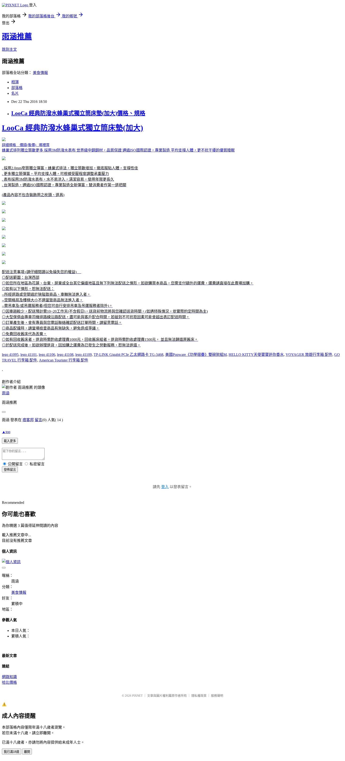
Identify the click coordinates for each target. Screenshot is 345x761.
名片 (15, 93)
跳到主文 (9, 49)
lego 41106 (47, 355)
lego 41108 (65, 355)
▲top (6, 432)
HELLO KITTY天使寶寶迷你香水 (256, 355)
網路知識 (9, 677)
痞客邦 (28, 420)
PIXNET (137, 695)
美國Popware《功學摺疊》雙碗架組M (196, 355)
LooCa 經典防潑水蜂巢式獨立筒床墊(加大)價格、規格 (78, 113)
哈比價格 (9, 682)
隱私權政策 (199, 695)
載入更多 (10, 441)
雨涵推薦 (17, 36)
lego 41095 (10, 355)
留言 (38, 420)
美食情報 (40, 73)
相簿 (15, 82)
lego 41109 (83, 355)
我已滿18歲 (11, 751)
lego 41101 (28, 355)
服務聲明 (217, 695)
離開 (27, 751)
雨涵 (5, 393)
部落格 (17, 88)
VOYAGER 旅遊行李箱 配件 (309, 355)
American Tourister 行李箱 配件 (63, 360)
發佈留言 (10, 469)
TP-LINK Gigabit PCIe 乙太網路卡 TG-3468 (128, 355)
